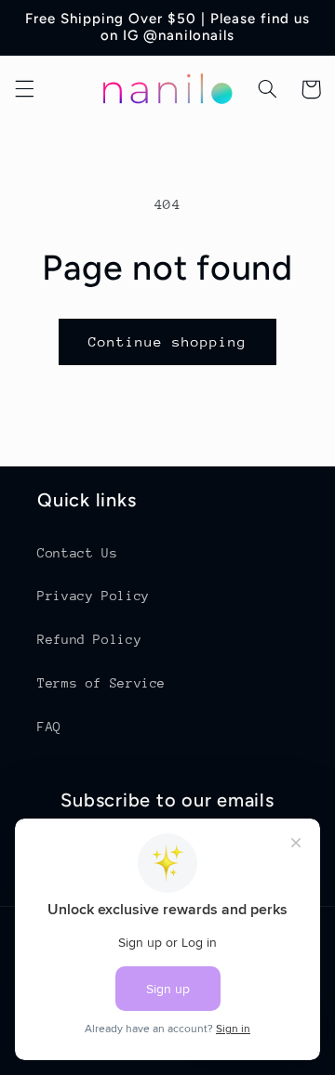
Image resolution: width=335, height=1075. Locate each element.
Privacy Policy (93, 595)
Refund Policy (89, 639)
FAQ (49, 726)
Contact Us (77, 552)
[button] (24, 89)
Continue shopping (168, 341)
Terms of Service (101, 682)
